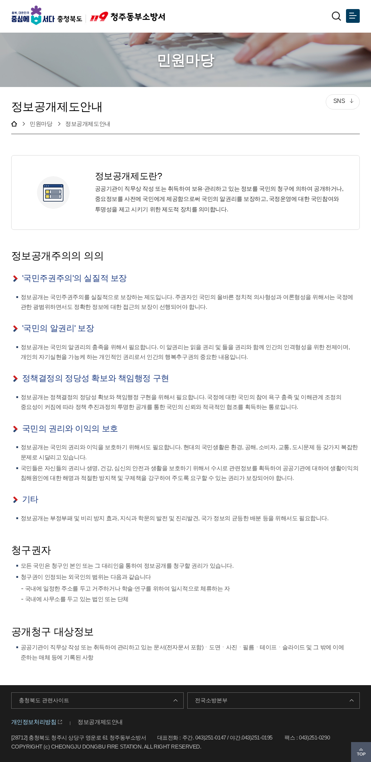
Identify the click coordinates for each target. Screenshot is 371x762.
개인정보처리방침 (34, 722)
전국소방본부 (211, 700)
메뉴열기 (353, 16)
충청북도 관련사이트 (44, 700)
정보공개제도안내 (100, 722)
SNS (335, 102)
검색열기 (336, 16)
